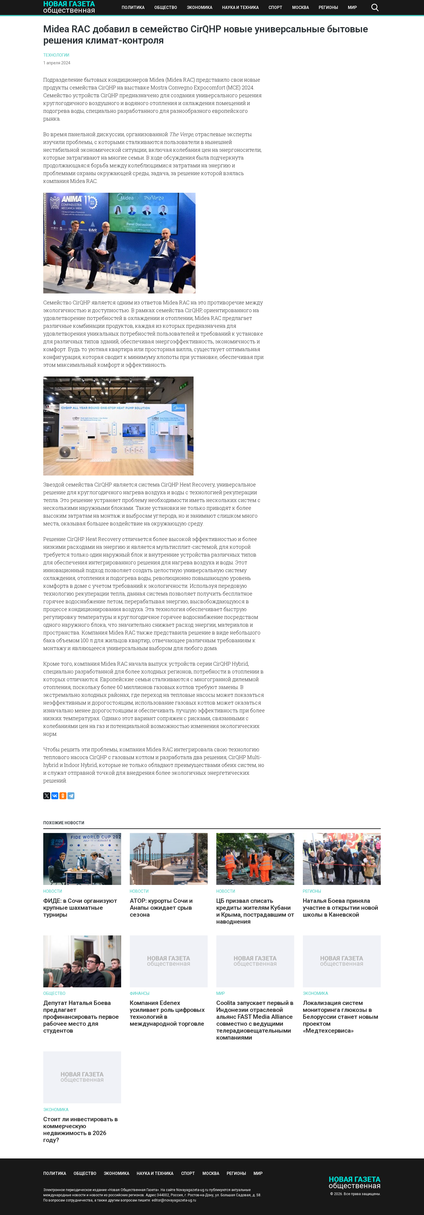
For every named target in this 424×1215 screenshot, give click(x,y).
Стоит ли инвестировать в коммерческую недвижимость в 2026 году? (80, 1129)
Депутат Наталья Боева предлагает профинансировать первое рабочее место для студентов (81, 1016)
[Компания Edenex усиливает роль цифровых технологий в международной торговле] (169, 986)
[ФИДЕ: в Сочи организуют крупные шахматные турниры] (82, 883)
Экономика (199, 7)
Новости (52, 891)
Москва (300, 7)
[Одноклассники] (62, 795)
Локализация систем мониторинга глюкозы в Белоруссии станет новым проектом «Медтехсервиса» (340, 1016)
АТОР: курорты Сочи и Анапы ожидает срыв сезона (161, 907)
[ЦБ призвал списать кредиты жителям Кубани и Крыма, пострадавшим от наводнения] (255, 883)
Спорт (275, 7)
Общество (165, 7)
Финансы (139, 993)
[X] (46, 795)
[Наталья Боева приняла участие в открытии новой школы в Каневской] (342, 883)
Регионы (328, 7)
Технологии (56, 55)
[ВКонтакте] (54, 795)
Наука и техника (240, 7)
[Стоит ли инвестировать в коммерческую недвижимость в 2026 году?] (82, 1102)
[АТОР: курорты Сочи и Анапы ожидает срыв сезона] (169, 883)
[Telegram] (70, 795)
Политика (133, 7)
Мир (352, 7)
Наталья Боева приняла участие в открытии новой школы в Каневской (340, 907)
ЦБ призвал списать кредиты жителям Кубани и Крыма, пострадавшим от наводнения (255, 911)
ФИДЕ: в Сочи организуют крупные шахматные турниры (80, 907)
